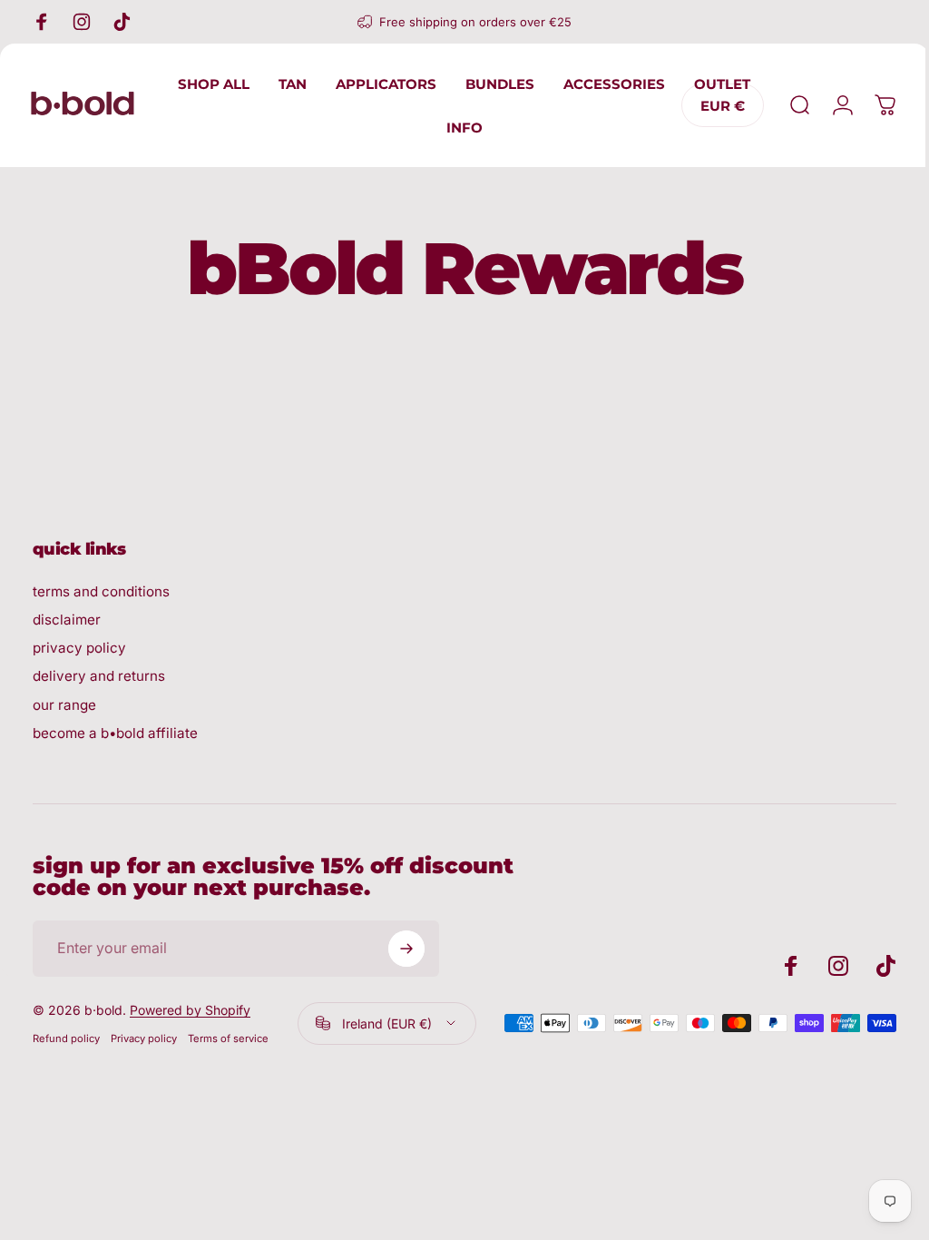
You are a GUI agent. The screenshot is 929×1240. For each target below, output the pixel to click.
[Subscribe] (406, 948)
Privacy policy (144, 1038)
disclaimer (67, 619)
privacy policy (79, 647)
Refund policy (66, 1038)
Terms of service (228, 1038)
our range (64, 704)
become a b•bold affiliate (115, 733)
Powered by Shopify (190, 1010)
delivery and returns (99, 675)
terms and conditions (101, 591)
